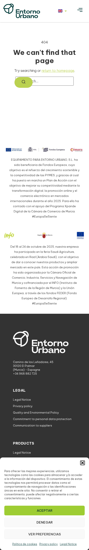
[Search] (23, 82)
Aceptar (44, 510)
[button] (82, 463)
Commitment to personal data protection (42, 419)
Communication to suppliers (32, 425)
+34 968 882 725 (25, 373)
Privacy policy (48, 544)
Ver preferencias (44, 534)
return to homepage (58, 70)
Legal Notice (68, 544)
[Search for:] (44, 81)
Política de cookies (24, 544)
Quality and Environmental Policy (36, 412)
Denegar (45, 522)
